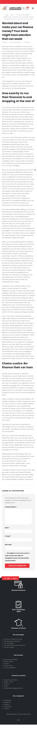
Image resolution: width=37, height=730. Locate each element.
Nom (7, 528)
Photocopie (8, 706)
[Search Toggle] (23, 8)
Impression (7, 700)
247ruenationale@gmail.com (13, 688)
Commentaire (11, 507)
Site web (8, 545)
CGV (18, 720)
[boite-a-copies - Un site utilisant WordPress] (12, 8)
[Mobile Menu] (33, 8)
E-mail (8, 536)
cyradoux (4, 42)
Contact (6, 708)
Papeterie (7, 702)
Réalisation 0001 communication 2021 (18, 714)
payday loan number (15, 42)
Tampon (6, 704)
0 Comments (26, 42)
